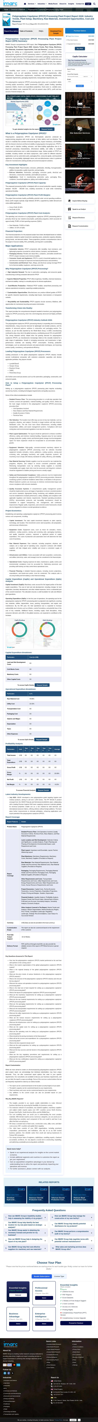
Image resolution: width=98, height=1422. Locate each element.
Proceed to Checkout (76, 1323)
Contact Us (80, 4)
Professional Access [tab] (41, 1290)
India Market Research (53, 1347)
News (74, 1362)
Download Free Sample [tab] (55, 32)
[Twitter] (12, 1373)
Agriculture (7, 1383)
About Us (62, 4)
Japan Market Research (53, 1349)
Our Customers (77, 1354)
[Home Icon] (25, 3)
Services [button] (31, 4)
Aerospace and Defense (10, 1380)
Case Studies (50, 1367)
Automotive (7, 1385)
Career (75, 1344)
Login (88, 4)
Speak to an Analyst (79, 209)
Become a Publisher (78, 1357)
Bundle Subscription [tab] (42, 1276)
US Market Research (52, 1354)
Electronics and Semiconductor (12, 1396)
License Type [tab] (59, 1276)
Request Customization (80, 226)
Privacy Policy (59, 1420)
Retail (5, 1409)
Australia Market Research (54, 1344)
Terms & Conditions (78, 1347)
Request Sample (47, 129)
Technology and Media (10, 1411)
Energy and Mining (9, 1398)
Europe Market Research (53, 1352)
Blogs (48, 1362)
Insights (71, 4)
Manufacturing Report (53, 1360)
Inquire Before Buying (79, 201)
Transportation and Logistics (11, 1414)
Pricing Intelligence (52, 1357)
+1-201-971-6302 (57, 1386)
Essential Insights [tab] (18, 1289)
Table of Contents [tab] (26, 31)
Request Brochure (78, 217)
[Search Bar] (94, 3)
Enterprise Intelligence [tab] (42, 1316)
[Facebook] (8, 1373)
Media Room (53, 4)
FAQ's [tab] (41, 31)
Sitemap (75, 1365)
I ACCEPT (73, 1420)
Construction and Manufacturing (12, 1393)
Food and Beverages (9, 1401)
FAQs (74, 1360)
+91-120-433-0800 (58, 1403)
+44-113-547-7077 (58, 1394)
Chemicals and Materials (10, 1391)
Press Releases (51, 1365)
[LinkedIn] (4, 1373)
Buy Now (80, 48)
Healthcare (7, 1404)
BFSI (5, 1388)
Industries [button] (41, 4)
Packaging (7, 1406)
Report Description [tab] (11, 31)
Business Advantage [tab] (15, 1316)
